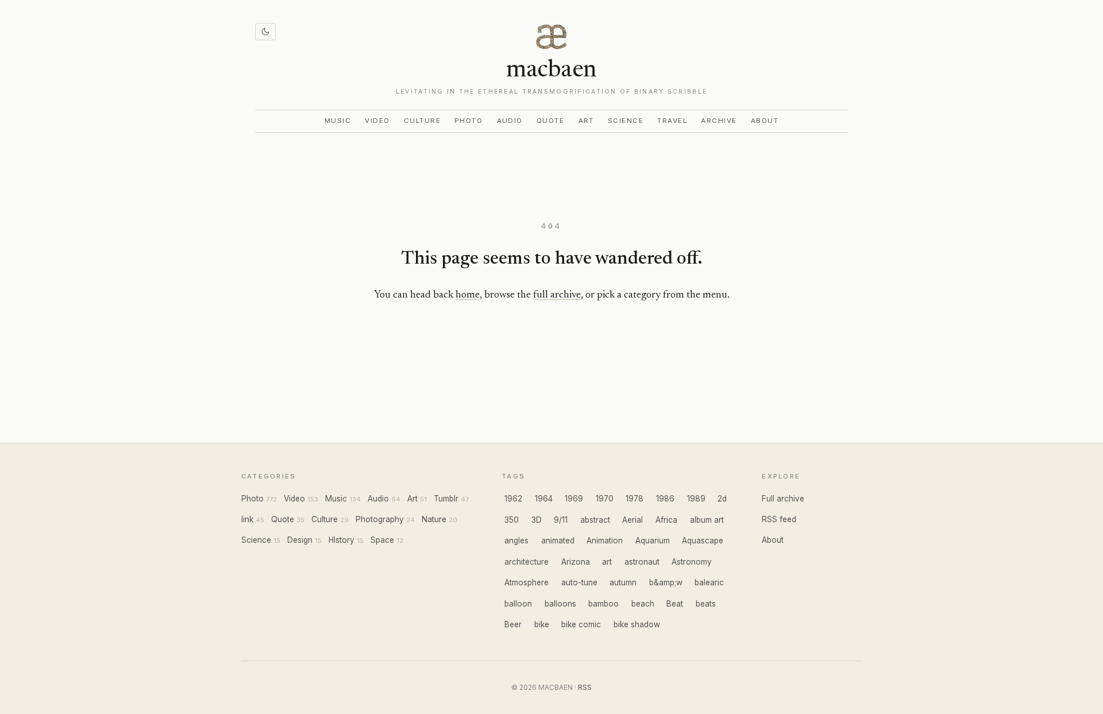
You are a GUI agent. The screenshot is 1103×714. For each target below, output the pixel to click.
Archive (718, 121)
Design (300, 540)
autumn (623, 582)
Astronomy (692, 561)
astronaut (642, 561)
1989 (696, 498)
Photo (468, 121)
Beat (674, 603)
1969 (574, 498)
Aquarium (652, 540)
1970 (605, 498)
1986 (665, 498)
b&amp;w (665, 582)
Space (382, 540)
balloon (518, 603)
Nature (434, 519)
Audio (510, 121)
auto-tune (579, 582)
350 (511, 519)
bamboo (603, 603)
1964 (544, 498)
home (468, 295)
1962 (513, 498)
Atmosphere (526, 582)
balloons (560, 603)
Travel (672, 121)
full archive (557, 295)
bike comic (581, 624)
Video (377, 121)
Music (338, 121)
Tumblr (446, 498)
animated (557, 540)
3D (536, 519)
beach (642, 603)
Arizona (575, 561)
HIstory (341, 540)
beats (706, 603)
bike (541, 624)
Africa (666, 519)
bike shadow (637, 624)
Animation (605, 540)
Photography (380, 519)
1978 (634, 498)
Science (625, 121)
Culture (422, 121)
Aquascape (702, 540)
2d (722, 498)
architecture (526, 561)
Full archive (783, 498)
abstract (595, 519)
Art (587, 121)
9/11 (561, 519)
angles (516, 540)
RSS (585, 687)
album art (707, 519)
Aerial (632, 519)
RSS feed (779, 519)
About (765, 121)
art (607, 561)
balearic (709, 582)
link (247, 519)
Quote (551, 121)
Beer (513, 624)
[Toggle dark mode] (265, 31)
